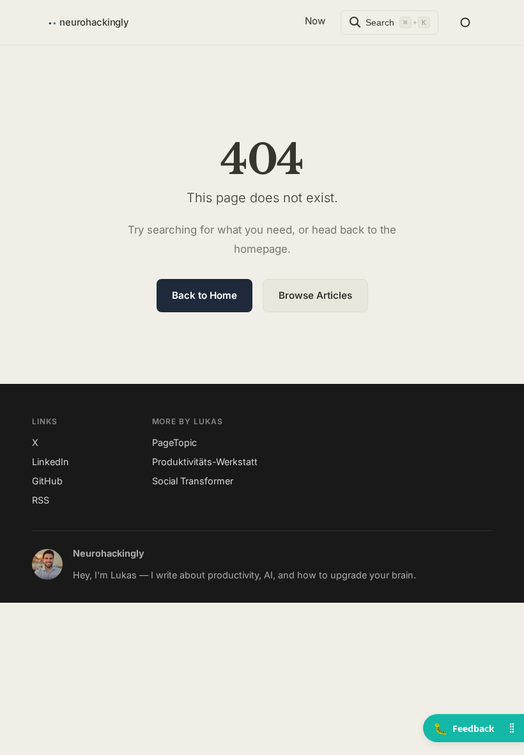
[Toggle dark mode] (465, 22)
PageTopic (174, 442)
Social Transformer (192, 480)
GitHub (47, 480)
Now (315, 21)
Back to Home (204, 295)
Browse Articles (315, 295)
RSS (40, 500)
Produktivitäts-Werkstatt (205, 461)
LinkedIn (50, 461)
